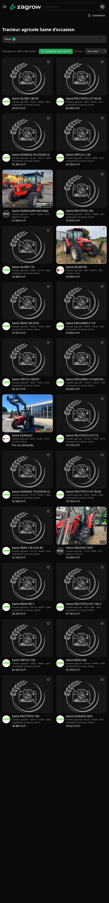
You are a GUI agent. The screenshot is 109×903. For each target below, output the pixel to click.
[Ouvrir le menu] (4, 6)
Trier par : (79, 51)
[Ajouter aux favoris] (50, 172)
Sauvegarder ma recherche (58, 51)
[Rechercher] (102, 6)
